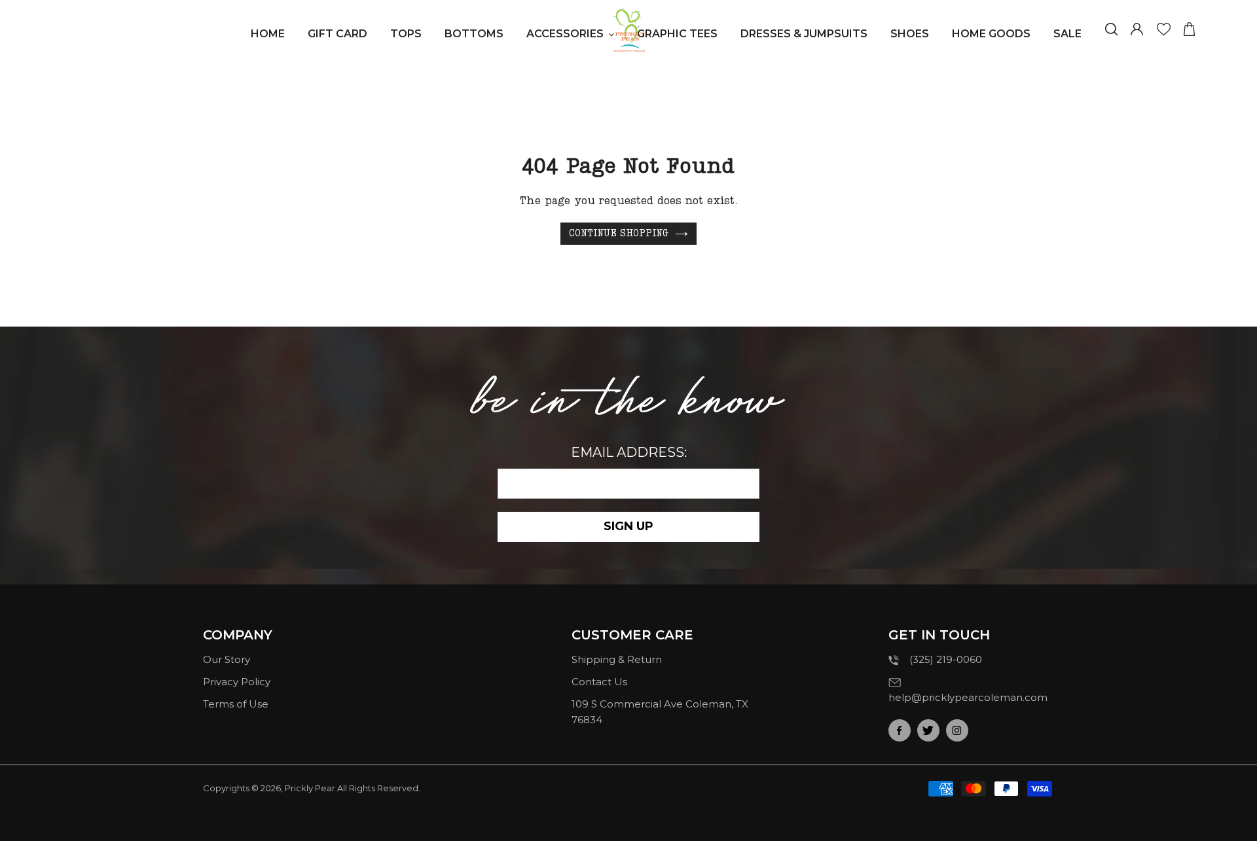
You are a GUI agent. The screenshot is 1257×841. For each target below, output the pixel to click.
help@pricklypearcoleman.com (968, 697)
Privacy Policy (236, 681)
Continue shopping (618, 233)
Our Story (226, 659)
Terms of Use (235, 704)
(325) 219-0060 (945, 659)
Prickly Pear (310, 788)
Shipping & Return (617, 659)
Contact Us (599, 681)
